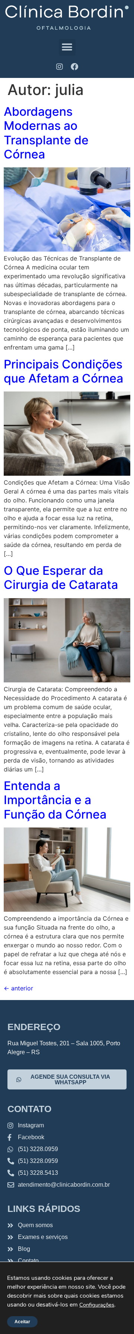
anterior (18, 988)
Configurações (96, 1304)
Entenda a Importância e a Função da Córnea (55, 800)
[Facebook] (74, 66)
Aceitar (22, 1321)
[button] (67, 47)
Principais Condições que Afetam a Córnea (63, 371)
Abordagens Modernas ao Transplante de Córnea (46, 132)
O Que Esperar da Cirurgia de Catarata (61, 577)
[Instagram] (59, 66)
